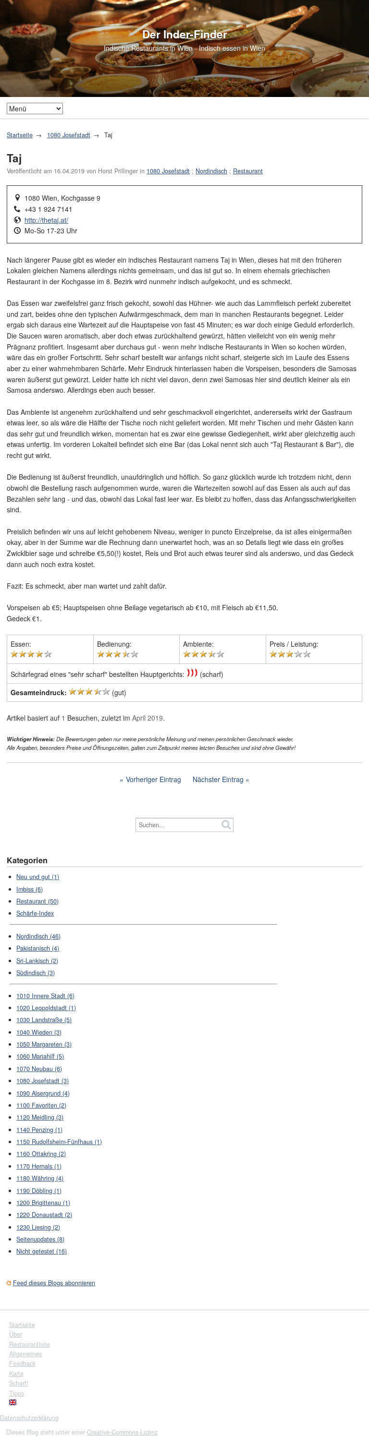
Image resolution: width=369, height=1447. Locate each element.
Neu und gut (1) (37, 876)
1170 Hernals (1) (39, 1166)
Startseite (20, 135)
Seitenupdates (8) (40, 1239)
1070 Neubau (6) (39, 1068)
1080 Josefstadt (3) (42, 1080)
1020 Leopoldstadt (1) (46, 1007)
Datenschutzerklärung (29, 1417)
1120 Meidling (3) (39, 1117)
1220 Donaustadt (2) (44, 1214)
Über (15, 1334)
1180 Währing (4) (39, 1178)
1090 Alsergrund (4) (43, 1093)
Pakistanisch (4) (37, 948)
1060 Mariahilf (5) (40, 1056)
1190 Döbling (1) (39, 1190)
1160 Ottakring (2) (41, 1153)
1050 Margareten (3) (44, 1044)
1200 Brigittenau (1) (43, 1202)
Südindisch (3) (35, 972)
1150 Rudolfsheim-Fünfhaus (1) (59, 1141)
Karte (16, 1373)
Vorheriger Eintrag (153, 779)
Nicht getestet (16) (41, 1251)
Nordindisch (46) (38, 936)
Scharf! (18, 1383)
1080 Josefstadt (68, 135)
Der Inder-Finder (184, 34)
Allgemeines (25, 1354)
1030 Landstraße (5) (44, 1019)
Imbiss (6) (29, 889)
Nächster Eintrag (218, 779)
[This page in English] (13, 1403)
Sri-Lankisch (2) (37, 960)
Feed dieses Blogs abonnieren (54, 1282)
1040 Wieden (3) (39, 1032)
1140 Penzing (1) (39, 1129)
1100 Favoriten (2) (41, 1105)
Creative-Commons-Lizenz (122, 1432)
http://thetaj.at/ (46, 220)
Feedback (22, 1363)
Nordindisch (211, 171)
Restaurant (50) (37, 901)
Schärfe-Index (35, 913)
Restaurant (248, 171)
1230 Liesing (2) (38, 1227)
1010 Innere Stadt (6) (45, 995)
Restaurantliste (29, 1344)
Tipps (16, 1393)
